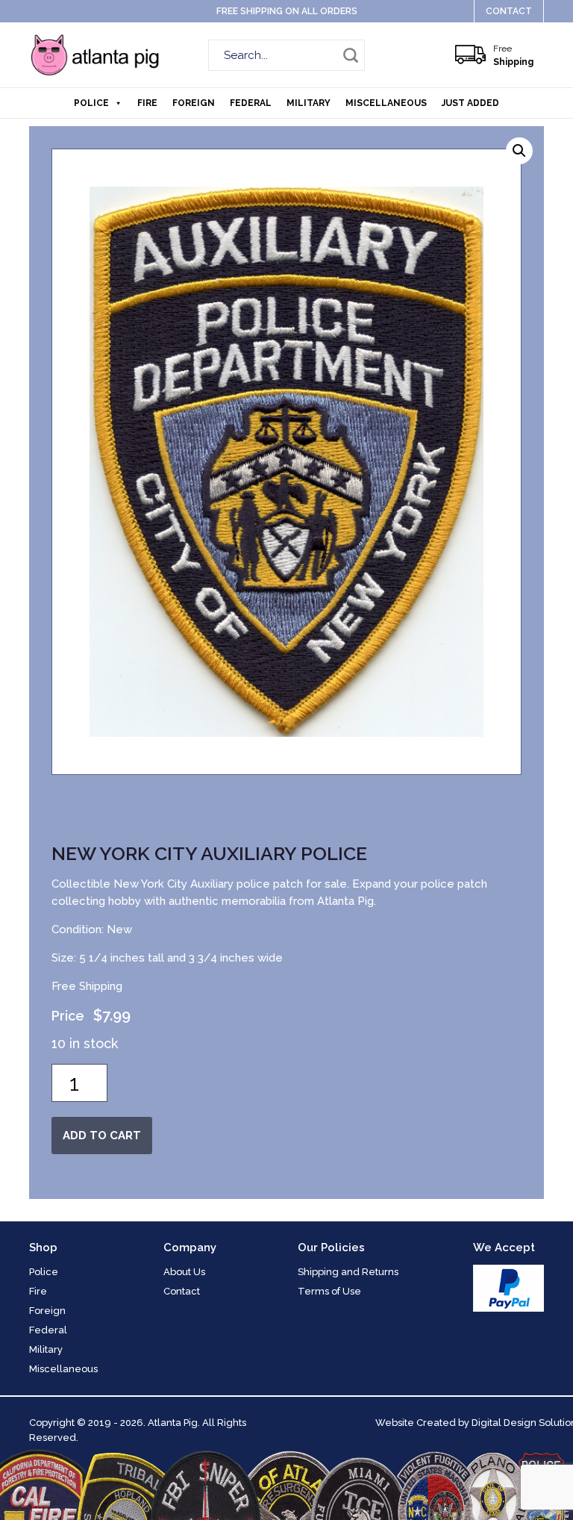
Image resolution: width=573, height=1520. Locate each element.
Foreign (193, 103)
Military (308, 103)
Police (91, 103)
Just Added (470, 103)
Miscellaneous (386, 103)
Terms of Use (329, 1291)
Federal (251, 103)
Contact (509, 11)
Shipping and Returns (348, 1271)
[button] (519, 150)
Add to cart (102, 1135)
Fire (147, 103)
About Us (184, 1271)
